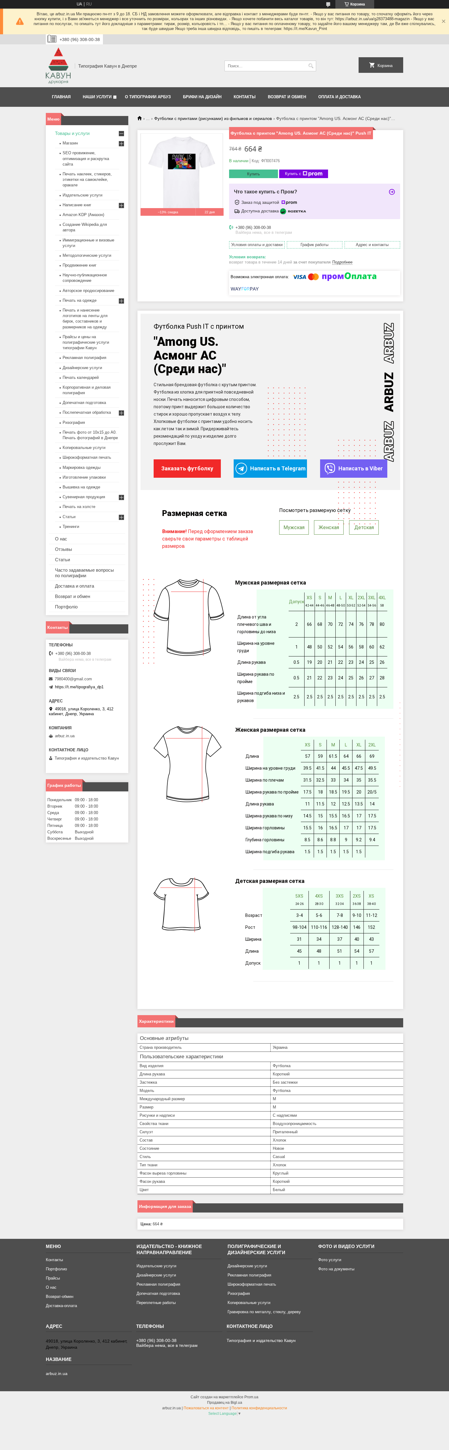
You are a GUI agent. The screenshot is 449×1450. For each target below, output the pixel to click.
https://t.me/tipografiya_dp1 (79, 687)
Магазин (70, 143)
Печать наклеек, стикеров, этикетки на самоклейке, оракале (87, 179)
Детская (364, 527)
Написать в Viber (360, 468)
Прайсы (53, 1278)
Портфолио (56, 1269)
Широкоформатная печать (87, 457)
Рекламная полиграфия (84, 357)
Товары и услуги (72, 133)
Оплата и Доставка (339, 97)
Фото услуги (329, 1260)
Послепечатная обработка (87, 412)
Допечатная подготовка (84, 402)
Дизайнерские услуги (82, 367)
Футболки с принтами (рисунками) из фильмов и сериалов (213, 118)
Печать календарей (81, 377)
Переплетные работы (156, 1302)
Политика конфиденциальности (259, 1408)
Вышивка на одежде (81, 487)
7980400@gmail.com (73, 679)
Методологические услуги (87, 255)
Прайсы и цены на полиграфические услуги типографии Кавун (86, 342)
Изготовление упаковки (84, 477)
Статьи (69, 516)
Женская (329, 527)
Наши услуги (97, 97)
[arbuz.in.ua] (58, 65)
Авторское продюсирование (88, 290)
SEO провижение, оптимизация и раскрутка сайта (86, 158)
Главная (61, 97)
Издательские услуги (82, 195)
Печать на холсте (79, 506)
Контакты (245, 97)
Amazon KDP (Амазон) (83, 214)
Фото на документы (336, 1269)
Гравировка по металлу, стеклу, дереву (264, 1312)
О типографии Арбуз (148, 97)
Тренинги (71, 526)
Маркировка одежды (81, 467)
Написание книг (77, 205)
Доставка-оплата (61, 1305)
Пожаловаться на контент (206, 1408)
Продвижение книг (80, 265)
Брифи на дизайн (202, 97)
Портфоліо (66, 606)
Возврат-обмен (59, 1296)
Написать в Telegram (277, 468)
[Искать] (310, 66)
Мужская (294, 527)
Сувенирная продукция (84, 497)
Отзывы (63, 549)
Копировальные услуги (84, 447)
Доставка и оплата (74, 586)
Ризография (74, 422)
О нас (61, 538)
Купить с (293, 173)
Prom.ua (251, 1397)
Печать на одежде (80, 300)
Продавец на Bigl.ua (224, 1402)
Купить (253, 174)
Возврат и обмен (287, 97)
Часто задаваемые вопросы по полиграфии (84, 572)
